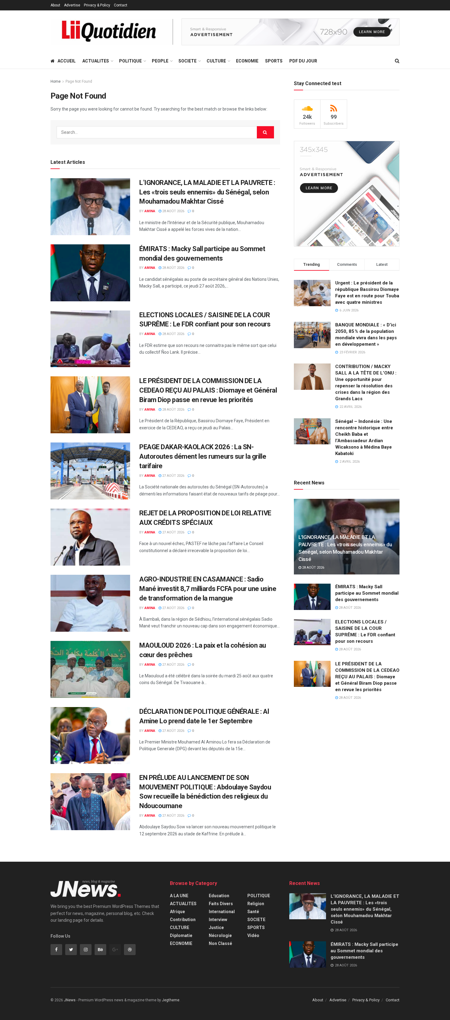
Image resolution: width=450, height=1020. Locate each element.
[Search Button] (265, 132)
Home (56, 81)
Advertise (72, 5)
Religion (255, 903)
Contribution (183, 919)
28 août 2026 (172, 211)
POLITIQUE (130, 60)
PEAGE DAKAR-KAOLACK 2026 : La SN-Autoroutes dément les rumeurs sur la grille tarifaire (202, 456)
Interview (218, 919)
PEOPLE (160, 60)
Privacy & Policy (97, 5)
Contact (120, 5)
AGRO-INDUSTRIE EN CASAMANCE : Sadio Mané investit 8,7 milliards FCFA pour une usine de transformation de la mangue (207, 588)
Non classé (220, 943)
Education (219, 895)
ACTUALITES (95, 60)
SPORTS (274, 60)
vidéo (253, 935)
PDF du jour (303, 60)
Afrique (177, 911)
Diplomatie (181, 935)
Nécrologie (220, 935)
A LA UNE (179, 895)
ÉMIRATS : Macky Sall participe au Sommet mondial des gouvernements (367, 593)
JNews (70, 1000)
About (55, 5)
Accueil (67, 60)
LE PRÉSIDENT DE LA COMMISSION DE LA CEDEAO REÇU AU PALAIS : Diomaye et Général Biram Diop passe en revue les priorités (208, 390)
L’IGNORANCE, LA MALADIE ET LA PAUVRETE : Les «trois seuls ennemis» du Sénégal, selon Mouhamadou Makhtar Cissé (207, 192)
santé (253, 911)
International (222, 911)
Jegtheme (170, 1000)
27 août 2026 (172, 476)
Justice (216, 927)
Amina (149, 211)
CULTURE (216, 60)
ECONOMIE (247, 60)
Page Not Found (79, 81)
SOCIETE (187, 60)
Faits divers (221, 903)
